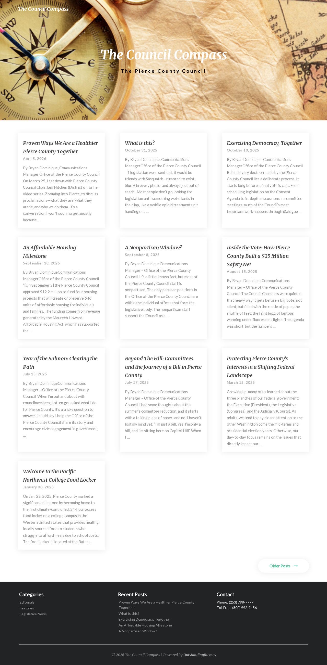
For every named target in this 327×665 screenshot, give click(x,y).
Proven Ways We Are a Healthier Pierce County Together (156, 605)
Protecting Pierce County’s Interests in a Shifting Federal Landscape (261, 366)
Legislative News (33, 614)
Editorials (27, 602)
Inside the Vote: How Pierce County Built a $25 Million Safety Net (258, 255)
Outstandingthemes (199, 655)
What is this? (139, 143)
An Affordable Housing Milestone (145, 625)
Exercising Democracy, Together (264, 143)
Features (27, 608)
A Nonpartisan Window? (153, 247)
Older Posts (280, 565)
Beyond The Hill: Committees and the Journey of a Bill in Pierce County (163, 366)
